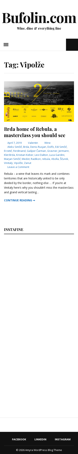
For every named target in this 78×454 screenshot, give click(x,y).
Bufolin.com (39, 17)
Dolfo (50, 147)
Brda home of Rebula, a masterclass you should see (34, 132)
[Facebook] (51, 45)
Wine (47, 143)
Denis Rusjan (38, 147)
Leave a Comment (18, 167)
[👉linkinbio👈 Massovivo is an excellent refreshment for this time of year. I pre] (21, 342)
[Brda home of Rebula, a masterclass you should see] (39, 121)
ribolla (55, 159)
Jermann (64, 151)
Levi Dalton (41, 155)
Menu (6, 45)
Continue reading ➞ (19, 200)
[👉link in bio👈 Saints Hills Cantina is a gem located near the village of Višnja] (57, 342)
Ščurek (64, 159)
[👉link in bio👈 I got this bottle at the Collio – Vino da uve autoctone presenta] (21, 382)
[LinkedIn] (56, 45)
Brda (26, 147)
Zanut (27, 163)
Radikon (36, 159)
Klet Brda (9, 155)
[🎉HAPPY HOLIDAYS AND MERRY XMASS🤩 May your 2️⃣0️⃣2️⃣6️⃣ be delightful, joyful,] (21, 260)
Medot (26, 159)
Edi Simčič (61, 147)
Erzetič (8, 151)
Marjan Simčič (12, 159)
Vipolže (18, 163)
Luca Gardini (56, 155)
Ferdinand (19, 151)
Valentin (33, 143)
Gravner (52, 151)
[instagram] (62, 45)
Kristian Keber (24, 155)
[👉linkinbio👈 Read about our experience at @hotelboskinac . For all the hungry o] (57, 382)
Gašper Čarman (36, 151)
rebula (46, 159)
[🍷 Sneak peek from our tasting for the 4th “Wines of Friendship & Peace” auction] (57, 301)
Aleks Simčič (14, 147)
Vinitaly (8, 163)
